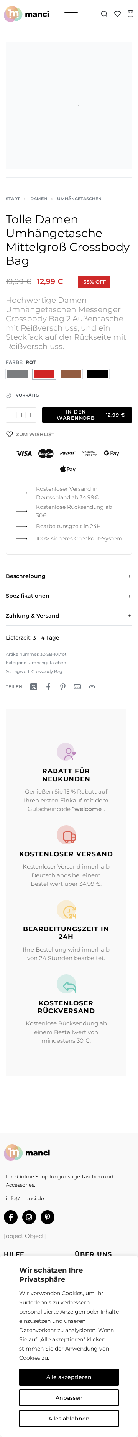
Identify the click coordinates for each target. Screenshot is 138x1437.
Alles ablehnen (69, 1418)
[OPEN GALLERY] (69, 105)
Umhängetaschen (79, 198)
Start (13, 198)
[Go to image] (15, 177)
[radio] (17, 374)
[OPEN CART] (130, 13)
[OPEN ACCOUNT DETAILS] (117, 13)
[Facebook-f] (11, 1217)
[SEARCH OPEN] (104, 13)
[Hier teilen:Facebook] (48, 686)
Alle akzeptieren (69, 1377)
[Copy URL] (92, 686)
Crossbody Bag (46, 671)
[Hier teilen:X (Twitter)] (33, 686)
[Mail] (77, 686)
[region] (69, 1346)
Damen (38, 198)
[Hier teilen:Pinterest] (62, 686)
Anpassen (69, 1397)
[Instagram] (29, 1217)
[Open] (70, 14)
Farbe (14, 362)
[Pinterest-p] (47, 1217)
